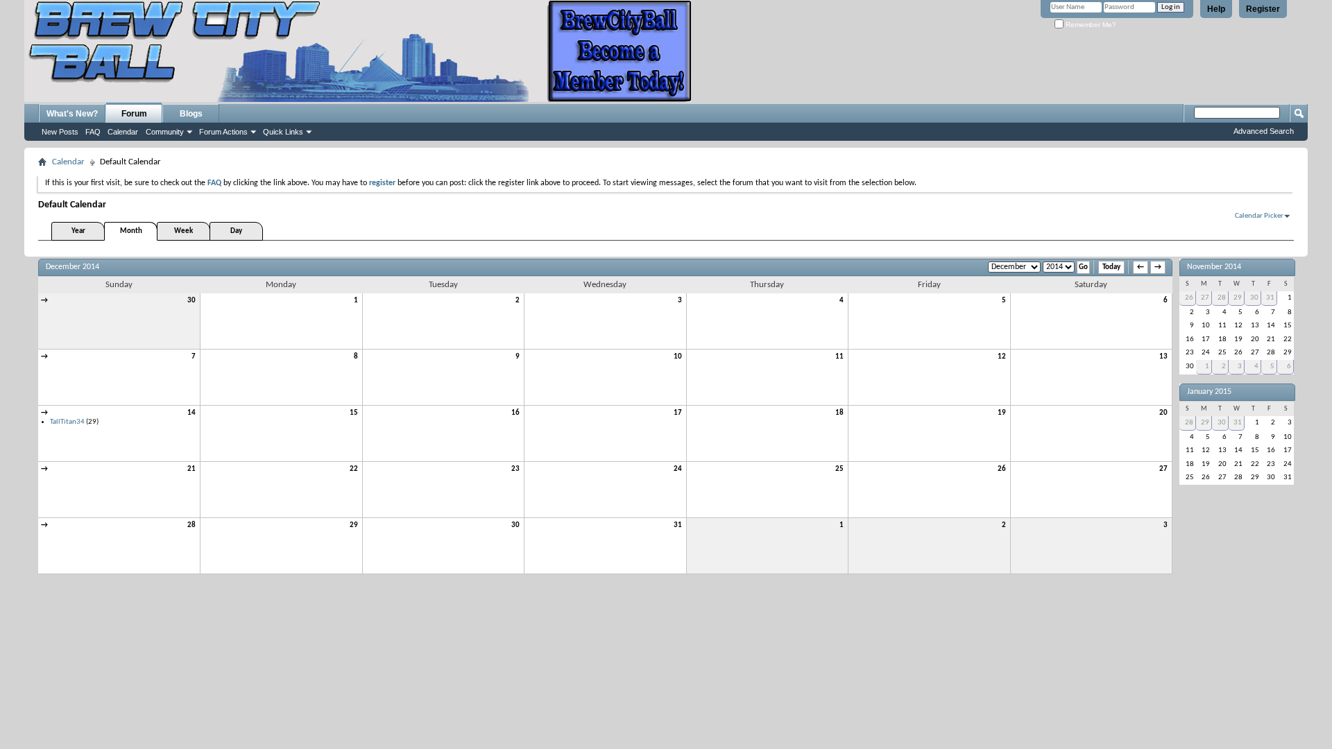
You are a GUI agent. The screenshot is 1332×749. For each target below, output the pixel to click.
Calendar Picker (1259, 216)
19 (1002, 413)
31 (678, 525)
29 (354, 525)
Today (1111, 267)
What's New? (72, 114)
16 (515, 413)
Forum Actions (223, 132)
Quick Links (283, 132)
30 (191, 300)
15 (354, 413)
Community (165, 132)
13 (1163, 357)
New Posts (60, 132)
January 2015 (1209, 392)
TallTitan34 (67, 422)
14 (191, 413)
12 (1002, 357)
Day (236, 231)
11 (839, 357)
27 (1163, 469)
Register (1263, 9)
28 (191, 525)
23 (515, 469)
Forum (134, 114)
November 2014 (1214, 267)
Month (131, 231)
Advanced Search (1263, 131)
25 (839, 469)
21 (191, 469)
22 (354, 469)
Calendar (123, 132)
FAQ (93, 132)
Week (183, 231)
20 (1163, 413)
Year (78, 231)
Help (1216, 9)
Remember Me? (1090, 24)
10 (678, 357)
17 (678, 413)
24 (678, 469)
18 (839, 413)
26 (1002, 469)
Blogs (191, 114)
